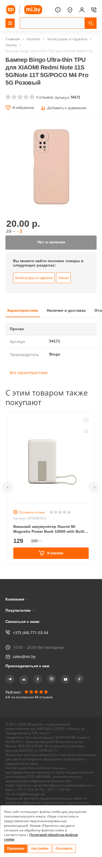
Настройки (41, 848)
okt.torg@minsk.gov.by (28, 794)
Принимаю (16, 848)
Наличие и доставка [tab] (69, 315)
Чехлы (11, 44)
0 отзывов (44, 97)
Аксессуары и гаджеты (67, 38)
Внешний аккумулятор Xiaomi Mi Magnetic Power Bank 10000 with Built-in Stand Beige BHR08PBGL (50, 534)
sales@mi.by (24, 656)
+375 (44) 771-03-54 (30, 632)
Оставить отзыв (32, 517)
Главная (12, 38)
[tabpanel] (51, 356)
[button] (8, 492)
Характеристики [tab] (23, 315)
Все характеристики (29, 378)
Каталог (34, 38)
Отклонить (66, 848)
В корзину (55, 558)
